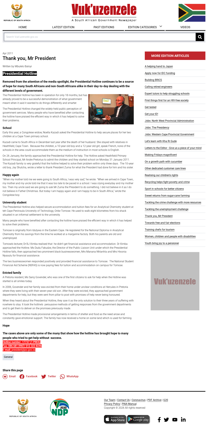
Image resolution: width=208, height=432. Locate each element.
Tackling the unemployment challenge (166, 209)
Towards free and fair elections (162, 222)
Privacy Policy (112, 403)
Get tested (150, 107)
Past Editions (104, 27)
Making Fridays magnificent (161, 154)
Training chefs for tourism (160, 229)
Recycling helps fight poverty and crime (167, 182)
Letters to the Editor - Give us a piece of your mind (173, 148)
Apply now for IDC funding (160, 73)
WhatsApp (72, 376)
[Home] (104, 13)
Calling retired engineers (158, 86)
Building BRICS (153, 79)
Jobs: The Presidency (157, 127)
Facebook (31, 376)
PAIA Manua (129, 403)
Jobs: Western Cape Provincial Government (169, 134)
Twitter (52, 376)
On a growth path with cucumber (163, 161)
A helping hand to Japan (159, 66)
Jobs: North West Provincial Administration (169, 120)
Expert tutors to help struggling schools (167, 93)
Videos (185, 27)
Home (23, 27)
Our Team (109, 400)
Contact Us (123, 400)
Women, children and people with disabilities (170, 236)
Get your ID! (151, 113)
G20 (165, 400)
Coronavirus (138, 400)
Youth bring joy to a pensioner (162, 243)
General (8, 356)
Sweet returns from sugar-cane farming (167, 195)
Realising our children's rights (161, 175)
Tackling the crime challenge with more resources (173, 202)
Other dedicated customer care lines (165, 168)
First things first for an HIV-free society (167, 100)
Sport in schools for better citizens (164, 188)
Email (12, 376)
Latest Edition (63, 27)
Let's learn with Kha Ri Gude (161, 141)
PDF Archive (154, 400)
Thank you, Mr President (159, 216)
